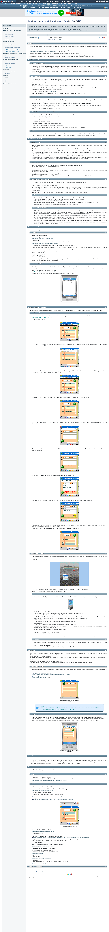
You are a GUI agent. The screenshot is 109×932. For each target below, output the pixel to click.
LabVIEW (43, 5)
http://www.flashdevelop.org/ (39, 863)
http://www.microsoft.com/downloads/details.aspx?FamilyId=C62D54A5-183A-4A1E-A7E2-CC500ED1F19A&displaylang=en (61, 837)
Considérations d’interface (10, 63)
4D (24, 5)
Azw (54, 39)
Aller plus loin (6, 69)
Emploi (57, 1)
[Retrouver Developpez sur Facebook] (107, 7)
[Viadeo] (99, 37)
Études (63, 1)
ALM (30, 3)
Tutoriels (28, 1)
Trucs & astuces (45, 7)
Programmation (54, 3)
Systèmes (75, 3)
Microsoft (35, 3)
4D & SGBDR (62, 7)
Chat (43, 1)
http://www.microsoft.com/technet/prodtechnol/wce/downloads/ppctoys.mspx (50, 796)
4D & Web (74, 7)
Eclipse (32, 5)
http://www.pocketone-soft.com (40, 676)
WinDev (71, 5)
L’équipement (7, 55)
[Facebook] (102, 37)
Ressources (5, 77)
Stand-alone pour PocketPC (10, 71)
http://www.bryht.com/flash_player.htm (43, 673)
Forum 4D (25, 7)
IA (27, 3)
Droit (68, 1)
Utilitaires (6, 81)
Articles (6, 80)
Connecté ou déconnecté (9, 36)
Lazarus (84, 5)
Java (40, 3)
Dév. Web (44, 3)
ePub (50, 39)
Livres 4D (79, 7)
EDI (49, 3)
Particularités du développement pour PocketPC (14, 38)
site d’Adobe (54, 91)
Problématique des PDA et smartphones (12, 30)
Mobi (59, 39)
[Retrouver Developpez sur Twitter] (106, 7)
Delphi (27, 5)
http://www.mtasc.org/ (38, 853)
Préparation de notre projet (9, 41)
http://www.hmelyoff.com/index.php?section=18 (43, 831)
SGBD (60, 3)
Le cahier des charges (9, 45)
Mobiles (69, 3)
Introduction (5, 28)
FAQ (34, 1)
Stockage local (7, 73)
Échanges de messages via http (12, 49)
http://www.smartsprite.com (39, 677)
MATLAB (55, 5)
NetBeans (49, 5)
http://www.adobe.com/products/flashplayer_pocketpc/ (45, 243)
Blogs (38, 1)
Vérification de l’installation (10, 57)
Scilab (59, 5)
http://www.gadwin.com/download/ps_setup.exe (43, 846)
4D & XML (68, 7)
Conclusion (7, 39)
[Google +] (104, 37)
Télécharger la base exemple (9, 83)
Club (72, 1)
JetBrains (38, 5)
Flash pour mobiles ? (9, 34)
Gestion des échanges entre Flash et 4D (12, 47)
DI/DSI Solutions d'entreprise (14, 3)
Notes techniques (54, 7)
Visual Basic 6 (78, 5)
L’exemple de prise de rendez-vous (11, 59)
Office (65, 3)
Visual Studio (65, 5)
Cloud (24, 3)
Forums (21, 1)
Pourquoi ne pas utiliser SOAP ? (12, 51)
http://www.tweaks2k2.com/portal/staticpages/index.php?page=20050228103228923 (52, 674)
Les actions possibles (9, 61)
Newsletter (49, 1)
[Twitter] (101, 37)
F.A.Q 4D (38, 7)
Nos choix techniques (9, 44)
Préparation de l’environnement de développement (14, 53)
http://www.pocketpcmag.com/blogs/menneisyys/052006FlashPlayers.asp (49, 780)
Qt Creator (89, 5)
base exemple (40, 871)
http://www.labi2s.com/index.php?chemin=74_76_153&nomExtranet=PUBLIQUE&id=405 (53, 799)
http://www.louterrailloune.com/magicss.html (43, 790)
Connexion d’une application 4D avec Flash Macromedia (43, 51)
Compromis (8, 67)
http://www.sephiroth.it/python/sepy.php (42, 858)
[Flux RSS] (104, 7)
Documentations (31, 7)
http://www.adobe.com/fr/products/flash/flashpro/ (44, 238)
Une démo (8, 65)
